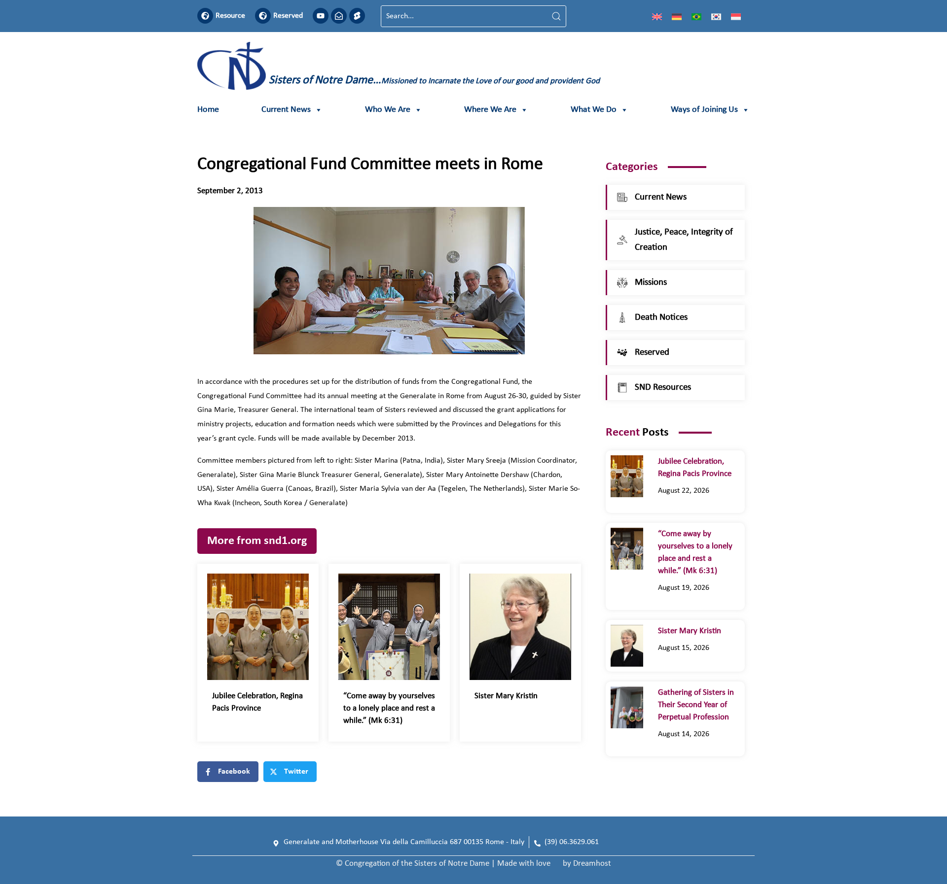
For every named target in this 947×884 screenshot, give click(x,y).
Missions (651, 282)
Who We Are (387, 109)
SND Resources (663, 387)
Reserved (288, 16)
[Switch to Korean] (716, 16)
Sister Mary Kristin (506, 696)
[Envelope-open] (339, 16)
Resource (230, 16)
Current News (286, 109)
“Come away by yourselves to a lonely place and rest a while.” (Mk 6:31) (389, 708)
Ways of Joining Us (704, 109)
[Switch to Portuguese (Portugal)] (696, 16)
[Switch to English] (657, 16)
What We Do (594, 109)
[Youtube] (320, 16)
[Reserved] (263, 16)
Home (208, 109)
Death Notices (661, 317)
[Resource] (205, 16)
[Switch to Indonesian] (736, 16)
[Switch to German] (677, 16)
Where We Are (490, 109)
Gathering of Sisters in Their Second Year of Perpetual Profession (696, 704)
